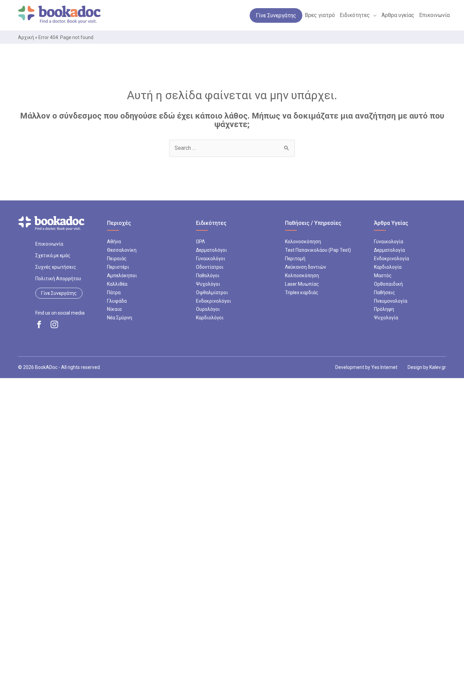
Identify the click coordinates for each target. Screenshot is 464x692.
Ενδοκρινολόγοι (213, 301)
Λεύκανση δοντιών (305, 267)
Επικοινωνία (49, 244)
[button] (373, 15)
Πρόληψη (384, 309)
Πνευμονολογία (390, 301)
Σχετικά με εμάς (52, 255)
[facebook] (39, 324)
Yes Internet (384, 367)
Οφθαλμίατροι (212, 292)
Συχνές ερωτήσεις (55, 267)
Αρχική (26, 37)
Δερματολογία (389, 250)
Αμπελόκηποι (122, 275)
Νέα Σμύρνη (119, 317)
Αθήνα (114, 241)
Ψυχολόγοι (208, 284)
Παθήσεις (384, 292)
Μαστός (383, 275)
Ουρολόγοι (208, 309)
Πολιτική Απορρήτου (58, 278)
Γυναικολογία (388, 241)
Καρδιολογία (387, 267)
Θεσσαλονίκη (122, 250)
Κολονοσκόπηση (303, 241)
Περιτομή (295, 258)
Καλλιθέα (117, 284)
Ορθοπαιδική (388, 284)
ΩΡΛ (200, 241)
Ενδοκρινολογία (391, 258)
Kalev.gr (437, 367)
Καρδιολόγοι (210, 317)
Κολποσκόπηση (302, 275)
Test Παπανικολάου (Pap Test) (318, 250)
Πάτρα (114, 292)
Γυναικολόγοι (210, 258)
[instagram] (54, 324)
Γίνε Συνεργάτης (59, 293)
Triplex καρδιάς (301, 292)
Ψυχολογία (386, 317)
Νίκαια (114, 309)
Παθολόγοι (207, 275)
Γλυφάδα (117, 301)
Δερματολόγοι (211, 250)
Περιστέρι (118, 267)
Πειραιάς (117, 258)
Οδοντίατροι (210, 267)
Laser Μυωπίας (302, 284)
